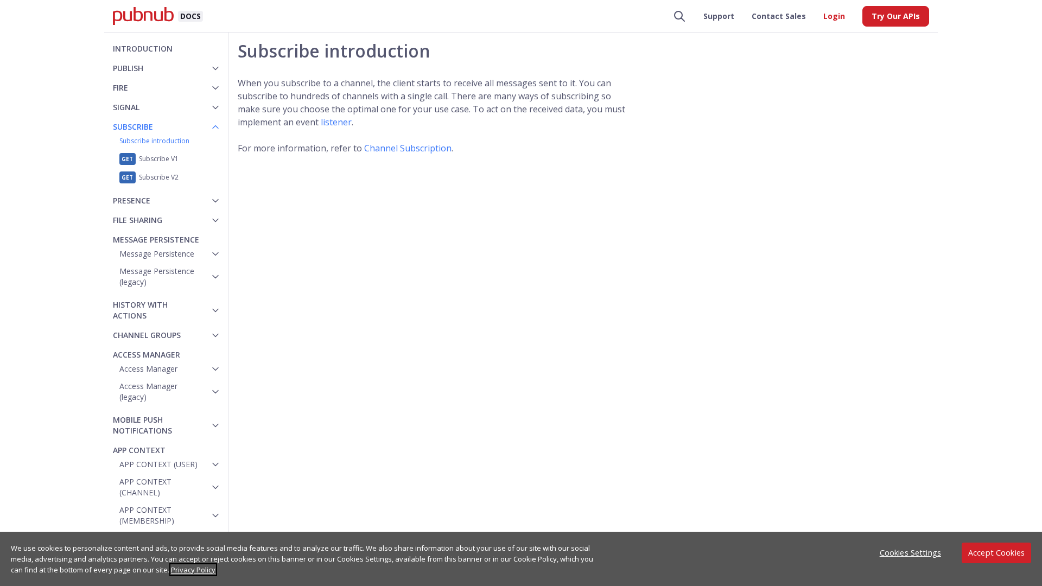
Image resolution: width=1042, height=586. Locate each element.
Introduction (143, 48)
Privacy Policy (193, 570)
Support (718, 16)
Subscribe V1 (159, 158)
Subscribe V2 (159, 177)
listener (336, 122)
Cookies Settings (910, 552)
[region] (521, 559)
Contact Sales (779, 16)
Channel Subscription (408, 148)
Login (834, 16)
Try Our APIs (896, 16)
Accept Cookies (996, 552)
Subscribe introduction (154, 140)
